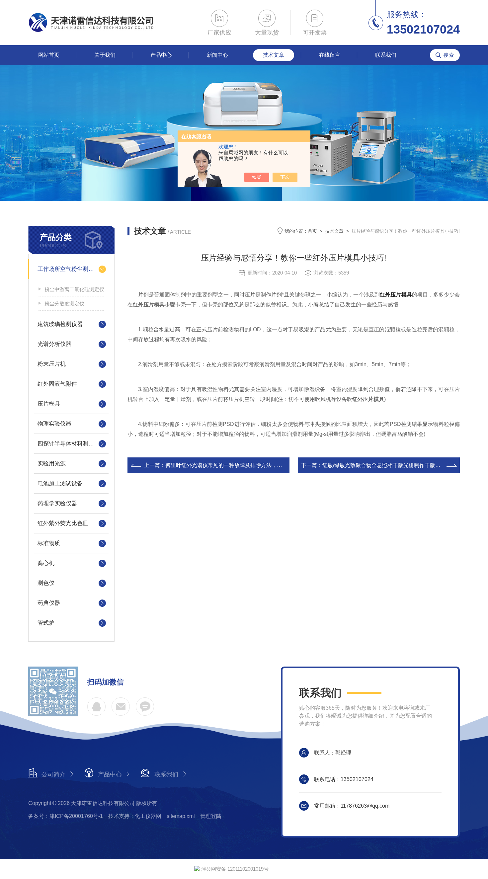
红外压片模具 (396, 294)
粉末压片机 (52, 364)
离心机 (46, 563)
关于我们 (105, 55)
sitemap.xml (181, 816)
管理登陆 (210, 816)
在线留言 (329, 55)
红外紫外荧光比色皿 (63, 523)
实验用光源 (52, 463)
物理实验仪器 (54, 424)
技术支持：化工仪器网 (134, 816)
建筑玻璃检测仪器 (60, 324)
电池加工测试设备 (60, 483)
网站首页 (48, 55)
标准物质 (49, 543)
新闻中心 (217, 55)
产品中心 (161, 55)
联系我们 (385, 55)
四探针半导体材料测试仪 (69, 443)
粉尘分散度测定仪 (64, 303)
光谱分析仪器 (54, 344)
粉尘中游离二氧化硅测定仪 (74, 289)
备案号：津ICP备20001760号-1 (65, 816)
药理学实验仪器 (57, 503)
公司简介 (53, 774)
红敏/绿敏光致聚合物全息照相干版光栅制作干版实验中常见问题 (397, 465)
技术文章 (273, 55)
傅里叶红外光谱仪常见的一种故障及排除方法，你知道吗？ (234, 465)
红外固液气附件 (57, 384)
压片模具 (49, 404)
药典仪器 (49, 603)
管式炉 (46, 623)
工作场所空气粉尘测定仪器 (71, 269)
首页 (312, 231)
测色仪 (46, 583)
